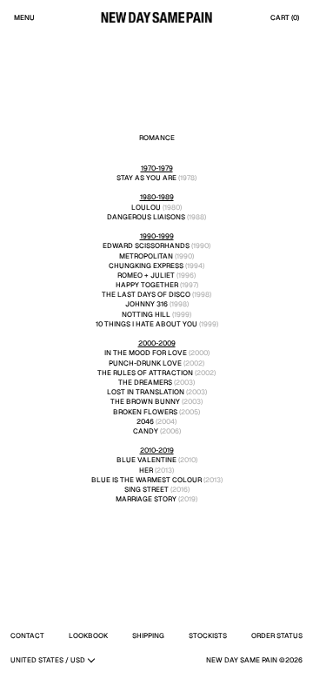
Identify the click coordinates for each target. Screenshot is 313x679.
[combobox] (52, 659)
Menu (24, 17)
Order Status (277, 635)
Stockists (208, 635)
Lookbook (88, 635)
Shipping (148, 635)
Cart (284, 17)
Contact (27, 635)
